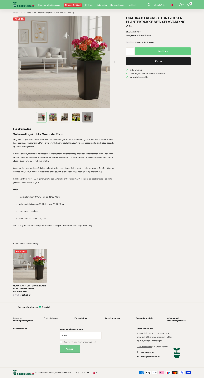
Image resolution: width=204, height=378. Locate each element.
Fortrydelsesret (51, 318)
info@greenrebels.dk (150, 356)
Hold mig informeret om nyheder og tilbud (79, 342)
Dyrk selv (89, 5)
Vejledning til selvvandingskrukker (176, 319)
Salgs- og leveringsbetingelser (23, 319)
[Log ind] (181, 5)
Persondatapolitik (144, 318)
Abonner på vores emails (71, 329)
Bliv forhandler (20, 328)
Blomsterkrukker (117, 5)
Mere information (144, 346)
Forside (16, 13)
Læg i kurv (163, 51)
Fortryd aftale (81, 318)
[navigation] (41, 117)
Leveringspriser (112, 318)
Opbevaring (102, 5)
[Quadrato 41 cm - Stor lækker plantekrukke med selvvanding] (30, 266)
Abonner (70, 349)
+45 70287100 (147, 352)
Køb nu (158, 61)
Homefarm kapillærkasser (49, 5)
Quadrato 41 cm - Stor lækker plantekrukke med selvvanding (29, 289)
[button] (132, 48)
